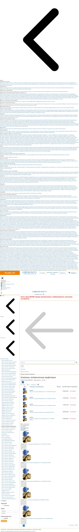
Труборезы (73, 189)
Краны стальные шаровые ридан (8, 379)
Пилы (76, 234)
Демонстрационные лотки (14, 219)
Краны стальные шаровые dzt (8, 484)
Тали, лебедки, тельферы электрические (19, 236)
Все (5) (44, 380)
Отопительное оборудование (54, 178)
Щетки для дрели (51, 162)
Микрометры (19, 128)
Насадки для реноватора (65, 159)
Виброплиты (40, 231)
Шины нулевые (3, 245)
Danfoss (6, 518)
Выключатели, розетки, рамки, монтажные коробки (10, 241)
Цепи (24, 151)
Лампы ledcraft (74, 241)
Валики (16, 200)
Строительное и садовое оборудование (33, 265)
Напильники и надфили (59, 188)
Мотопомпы (6, 234)
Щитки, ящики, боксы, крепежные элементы (31, 245)
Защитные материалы (47, 211)
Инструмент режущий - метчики (41, 137)
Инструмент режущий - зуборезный (27, 137)
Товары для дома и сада (72, 265)
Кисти (55, 200)
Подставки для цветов (47, 224)
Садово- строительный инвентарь (43, 173)
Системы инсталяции (33, 97)
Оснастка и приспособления (15, 142)
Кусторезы (53, 232)
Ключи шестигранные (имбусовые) (31, 188)
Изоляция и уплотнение (55, 177)
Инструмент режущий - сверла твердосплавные (65, 138)
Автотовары (11, 216)
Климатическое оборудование (52, 115)
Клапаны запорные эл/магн (7, 376)
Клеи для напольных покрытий (25, 154)
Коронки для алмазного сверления (41, 131)
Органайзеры (53, 223)
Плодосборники (39, 224)
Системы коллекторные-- (53, 97)
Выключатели (58, 240)
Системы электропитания (39, 264)
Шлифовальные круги (54, 84)
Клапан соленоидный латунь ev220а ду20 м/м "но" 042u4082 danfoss (42, 418)
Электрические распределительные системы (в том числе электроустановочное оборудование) (19, 268)
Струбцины (45, 189)
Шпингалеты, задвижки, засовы (31, 112)
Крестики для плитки (69, 200)
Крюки (31, 148)
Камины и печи (50, 91)
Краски (29, 121)
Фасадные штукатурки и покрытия (40, 213)
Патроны (18, 161)
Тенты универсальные (71, 226)
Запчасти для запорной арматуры (8, 391)
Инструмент (43, 115)
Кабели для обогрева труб (41, 91)
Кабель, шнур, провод (39, 241)
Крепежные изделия (9, 178)
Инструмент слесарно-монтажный (38, 139)
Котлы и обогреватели (9, 256)
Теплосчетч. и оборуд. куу (68, 180)
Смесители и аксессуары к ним (8, 469)
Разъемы (14, 260)
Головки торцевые (38, 185)
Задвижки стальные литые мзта (8, 407)
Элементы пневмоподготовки (6, 168)
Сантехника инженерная (24, 260)
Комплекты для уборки (15, 220)
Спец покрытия (56, 123)
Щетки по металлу (29, 204)
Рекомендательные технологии (29, 531)
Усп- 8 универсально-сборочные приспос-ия (57, 143)
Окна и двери (2, 208)
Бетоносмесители (34, 231)
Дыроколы (30, 219)
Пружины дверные (59, 111)
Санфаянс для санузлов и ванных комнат (12, 97)
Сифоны (60, 97)
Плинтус (49, 154)
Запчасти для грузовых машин (35, 87)
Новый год (73, 206)
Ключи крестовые (29, 187)
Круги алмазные (33, 82)
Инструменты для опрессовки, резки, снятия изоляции (43, 252)
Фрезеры (47, 236)
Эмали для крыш (27, 125)
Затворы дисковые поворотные (8, 402)
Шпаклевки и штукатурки (62, 213)
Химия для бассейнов (51, 99)
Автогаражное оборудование (15, 115)
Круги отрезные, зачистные (9, 84)
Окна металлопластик (50, 101)
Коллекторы (47, 95)
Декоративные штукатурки (19, 211)
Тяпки (23, 228)
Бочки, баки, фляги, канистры (57, 216)
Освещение (8, 208)
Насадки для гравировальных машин (52, 159)
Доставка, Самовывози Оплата (52, 273)
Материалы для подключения (44, 256)
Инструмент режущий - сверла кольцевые (47, 138)
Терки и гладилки (14, 204)
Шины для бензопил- (43, 162)
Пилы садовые (3, 224)
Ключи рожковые (64, 187)
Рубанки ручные (41, 107)
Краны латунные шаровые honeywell (9, 362)
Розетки (36, 242)
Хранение (14, 209)
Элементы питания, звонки (64, 245)
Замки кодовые (68, 110)
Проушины (52, 111)
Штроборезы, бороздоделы (66, 236)
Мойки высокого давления (64, 232)
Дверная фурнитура (41, 101)
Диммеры (23, 241)
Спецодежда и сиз (39, 116)
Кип (66, 177)
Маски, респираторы (19, 193)
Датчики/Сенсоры (3, 251)
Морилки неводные (53, 122)
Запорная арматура (46, 177)
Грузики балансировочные (18, 87)
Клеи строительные (24, 103)
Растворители (29, 123)
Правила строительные (33, 203)
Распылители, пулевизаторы (18, 225)
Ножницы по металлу (69, 188)
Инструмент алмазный (4, 136)
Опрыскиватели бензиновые (47, 234)
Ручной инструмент (9, 116)
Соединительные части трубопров (28, 180)
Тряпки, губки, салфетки (17, 228)
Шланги (22, 144)
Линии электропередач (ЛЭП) (23, 256)
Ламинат (41, 154)
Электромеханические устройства (31, 182)
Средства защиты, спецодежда (11, 174)
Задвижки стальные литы (7, 381)
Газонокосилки (63, 231)
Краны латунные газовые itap (7, 461)
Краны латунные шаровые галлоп (8, 456)
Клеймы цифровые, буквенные (66, 185)
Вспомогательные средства (51, 120)
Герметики (11, 164)
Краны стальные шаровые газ (8, 399)
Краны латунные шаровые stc (8, 455)
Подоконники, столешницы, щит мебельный (53, 103)
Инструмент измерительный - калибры (29, 136)
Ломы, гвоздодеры (3, 201)
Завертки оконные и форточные (40, 110)
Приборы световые (21, 259)
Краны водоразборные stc (7, 439)
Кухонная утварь (61, 220)
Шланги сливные (59, 99)
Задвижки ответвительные (7, 394)
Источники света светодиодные (67, 252)
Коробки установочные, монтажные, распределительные (56, 241)
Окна (76, 206)
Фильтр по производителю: (27, 380)
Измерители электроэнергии (27, 232)
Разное (1, 169)
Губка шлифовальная (25, 82)
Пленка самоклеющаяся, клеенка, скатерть (15, 224)
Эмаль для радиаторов (65, 125)
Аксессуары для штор (27, 216)
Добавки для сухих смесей (9, 121)
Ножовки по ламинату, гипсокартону (30, 107)
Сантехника (15, 116)
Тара (43, 265)
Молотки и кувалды (42, 188)
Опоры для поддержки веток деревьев (36, 223)
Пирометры (35, 128)
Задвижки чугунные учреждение (8, 413)
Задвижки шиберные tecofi (7, 416)
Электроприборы (55, 245)
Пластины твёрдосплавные (25, 143)
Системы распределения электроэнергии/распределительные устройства (59, 262)
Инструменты (30, 206)
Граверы (1, 232)
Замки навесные (75, 110)
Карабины (71, 147)
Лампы (69, 241)
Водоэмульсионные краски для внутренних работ (35, 120)
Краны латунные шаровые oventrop (9, 365)
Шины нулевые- (9, 245)
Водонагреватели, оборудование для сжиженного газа (41, 94)
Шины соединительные (17, 245)
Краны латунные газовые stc (7, 463)
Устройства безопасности (25, 266)
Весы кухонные (35, 218)
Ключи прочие (43, 187)
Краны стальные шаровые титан (8, 481)
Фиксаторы (14, 112)
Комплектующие (14, 111)
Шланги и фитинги (74, 167)
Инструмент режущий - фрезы (6, 139)
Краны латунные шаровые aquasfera (9, 378)
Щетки (5, 229)
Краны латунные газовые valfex (8, 366)
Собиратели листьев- (72, 225)
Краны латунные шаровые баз (8, 447)
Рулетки (39, 128)
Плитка (24, 208)
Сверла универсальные (24, 132)
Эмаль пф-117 (6, 126)
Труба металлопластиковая (24, 99)
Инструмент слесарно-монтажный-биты (53, 139)
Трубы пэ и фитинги (6, 435)
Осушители (55, 234)
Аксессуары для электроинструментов (40, 247)
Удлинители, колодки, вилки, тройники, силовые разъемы (42, 244)
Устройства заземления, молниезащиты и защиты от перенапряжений (44, 266)
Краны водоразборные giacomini (8, 440)
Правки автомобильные (66, 87)
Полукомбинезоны (34, 193)
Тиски (65, 189)
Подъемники (26, 203)
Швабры (60, 228)
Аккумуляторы (12, 231)
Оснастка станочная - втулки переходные (61, 142)
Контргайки (75, 95)
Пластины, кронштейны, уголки (57, 148)
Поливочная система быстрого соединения (61, 224)
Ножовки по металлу (8, 189)
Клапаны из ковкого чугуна (7, 424)
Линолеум (45, 154)
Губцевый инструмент (46, 185)
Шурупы (49, 151)
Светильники (31, 260)
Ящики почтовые (41, 112)
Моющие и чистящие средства (41, 221)
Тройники (8, 99)
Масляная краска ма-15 (37, 122)
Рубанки (70, 235)
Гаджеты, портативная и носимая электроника (68, 250)
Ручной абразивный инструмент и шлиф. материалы (25, 173)
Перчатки (28, 193)
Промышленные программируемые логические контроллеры (37, 259)
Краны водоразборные (6, 437)
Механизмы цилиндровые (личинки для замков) (30, 111)
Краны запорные (29, 96)
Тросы (60, 149)
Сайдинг (64, 103)
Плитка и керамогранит (49, 197)
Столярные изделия (67, 208)
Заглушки (34, 95)
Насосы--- (22, 178)
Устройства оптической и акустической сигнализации (29, 267)
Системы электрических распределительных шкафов (23, 264)
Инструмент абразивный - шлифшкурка (66, 134)
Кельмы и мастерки (50, 200)
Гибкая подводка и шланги (9, 95)
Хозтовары (46, 228)
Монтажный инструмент (10, 173)
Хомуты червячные (4, 151)
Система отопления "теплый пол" (69, 179)
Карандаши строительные (40, 200)
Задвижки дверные (55, 110)
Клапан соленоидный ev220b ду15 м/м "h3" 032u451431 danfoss (43, 391)
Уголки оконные (9, 112)
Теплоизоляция (37, 198)
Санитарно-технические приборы (45, 179)
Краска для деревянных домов (21, 121)
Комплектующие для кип (72, 177)
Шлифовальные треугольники (6, 85)
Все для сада (38, 115)
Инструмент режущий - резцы (20, 138)
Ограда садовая (20, 223)
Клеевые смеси (63, 211)
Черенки (19, 204)
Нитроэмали (60, 122)
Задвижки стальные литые (7, 405)
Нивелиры (30, 128)
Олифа (15, 123)
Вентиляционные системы (30, 91)
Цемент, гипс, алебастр (52, 213)
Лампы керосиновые (69, 220)
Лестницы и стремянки (69, 172)
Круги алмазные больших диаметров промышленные (48, 82)
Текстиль (2, 209)
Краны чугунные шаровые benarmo (9, 384)
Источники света (57, 252)
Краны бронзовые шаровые (7, 400)
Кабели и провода (14, 254)
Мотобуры (2, 234)
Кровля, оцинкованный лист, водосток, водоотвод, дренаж (59, 195)
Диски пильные (12, 107)
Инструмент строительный (24, 141)
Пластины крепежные (46, 148)
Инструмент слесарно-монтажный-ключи (70, 139)
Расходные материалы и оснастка (49, 235)
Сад (35, 208)
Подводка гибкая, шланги (65, 178)
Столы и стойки (64, 203)
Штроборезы (57, 236)
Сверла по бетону (73, 131)
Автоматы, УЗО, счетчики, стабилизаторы (17, 240)
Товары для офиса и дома (5, 117)
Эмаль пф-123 (25, 126)
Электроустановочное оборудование (45, 270)
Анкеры (10, 147)
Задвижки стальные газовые (7, 408)
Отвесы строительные (35, 201)
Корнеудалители (32, 220)
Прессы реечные (10, 89)
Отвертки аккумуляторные (63, 234)
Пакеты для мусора (69, 223)
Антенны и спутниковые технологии (56, 247)
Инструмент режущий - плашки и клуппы (69, 137)
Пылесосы (40, 235)
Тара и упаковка (59, 180)
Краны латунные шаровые (7, 431)
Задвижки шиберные (6, 370)
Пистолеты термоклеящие (5, 203)
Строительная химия (70, 123)
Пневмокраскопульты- (45, 167)
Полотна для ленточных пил (56, 161)
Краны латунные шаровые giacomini (9, 371)
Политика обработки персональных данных (14, 531)
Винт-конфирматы (26, 147)
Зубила (58, 185)
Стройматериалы (74, 208)
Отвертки (14, 189)
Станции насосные (7, 236)
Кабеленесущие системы (5, 254)
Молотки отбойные (73, 232)
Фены (40, 236)
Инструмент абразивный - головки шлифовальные (48, 134)
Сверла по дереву (48, 107)
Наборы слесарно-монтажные (6, 152)
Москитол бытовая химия (22, 221)
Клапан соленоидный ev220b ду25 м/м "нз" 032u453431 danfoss (43, 405)
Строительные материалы (63, 116)
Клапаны (43, 95)
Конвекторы (2, 178)
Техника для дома (62, 265)
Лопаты (9, 201)
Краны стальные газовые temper (8, 495)
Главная (22, 366)
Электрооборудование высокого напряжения (11, 270)
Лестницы (76, 200)
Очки (25, 193)
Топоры (65, 107)
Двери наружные (33, 101)
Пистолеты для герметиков (45, 201)
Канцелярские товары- (56, 219)
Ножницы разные (6, 223)
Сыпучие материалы (29, 198)
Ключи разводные (50, 187)
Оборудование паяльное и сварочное (35, 257)
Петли (41, 111)
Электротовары (19, 209)
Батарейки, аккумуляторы (31, 240)
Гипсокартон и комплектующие (28, 195)
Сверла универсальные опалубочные (37, 132)
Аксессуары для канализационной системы (24, 247)
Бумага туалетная (66, 216)
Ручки (67, 111)
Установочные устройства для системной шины (9, 266)
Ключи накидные (37, 187)
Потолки (56, 197)
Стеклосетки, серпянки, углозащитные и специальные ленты (12, 198)
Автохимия (11, 87)
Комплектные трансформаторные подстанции (26, 255)
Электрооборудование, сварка (20, 237)
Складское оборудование (30, 116)
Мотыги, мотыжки (31, 221)
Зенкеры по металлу (29, 131)
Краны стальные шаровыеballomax (9, 482)
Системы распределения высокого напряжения (34, 262)
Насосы (16, 234)
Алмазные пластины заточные (15, 82)
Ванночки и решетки (22, 200)
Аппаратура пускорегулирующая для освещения (10, 249)
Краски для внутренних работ (56, 121)
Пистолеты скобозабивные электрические (8, 235)
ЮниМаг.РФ (9, 273)
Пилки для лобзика (24, 161)
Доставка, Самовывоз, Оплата (8, 284)
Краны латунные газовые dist (7, 389)
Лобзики (56, 232)
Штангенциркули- (62, 128)
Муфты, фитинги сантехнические (57, 256)
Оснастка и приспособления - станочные (30, 142)
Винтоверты (46, 231)
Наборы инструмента (52, 141)
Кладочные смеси (56, 211)
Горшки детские (72, 218)
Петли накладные (46, 111)
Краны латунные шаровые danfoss (9, 453)
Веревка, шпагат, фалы (26, 218)
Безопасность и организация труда (28, 115)
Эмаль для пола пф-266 (55, 125)
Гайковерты (68, 231)
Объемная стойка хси (13, 157)
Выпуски (1, 95)
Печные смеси (3, 213)
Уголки (37, 99)
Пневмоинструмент (35, 143)
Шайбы (26, 151)
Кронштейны (27, 148)
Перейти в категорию (4, 82)
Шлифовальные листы (73, 84)
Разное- (64, 111)
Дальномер (11, 128)
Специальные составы (28, 213)
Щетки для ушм (58, 162)
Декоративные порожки (13, 154)
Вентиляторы (11, 91)
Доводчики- (31, 110)
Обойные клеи (41, 103)
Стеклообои (68, 103)
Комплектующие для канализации (66, 95)
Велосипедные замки (13, 110)
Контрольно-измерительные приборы (7, 96)
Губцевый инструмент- (4, 219)
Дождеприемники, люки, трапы (36, 177)
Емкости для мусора (36, 219)
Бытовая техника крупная (10, 250)
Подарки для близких (30, 208)
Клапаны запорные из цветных (8, 421)
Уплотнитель (40, 228)
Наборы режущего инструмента (63, 141)
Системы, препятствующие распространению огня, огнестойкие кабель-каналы (61, 264)
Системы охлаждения (62, 261)
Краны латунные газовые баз (7, 458)
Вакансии (62, 273)
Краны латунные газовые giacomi (8, 464)
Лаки (24, 122)
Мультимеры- (25, 128)
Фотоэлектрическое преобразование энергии (69, 267)
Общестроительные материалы (6, 197)
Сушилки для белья (51, 226)
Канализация (38, 95)
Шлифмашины (52, 236)
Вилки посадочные (49, 218)
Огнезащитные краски (9, 123)
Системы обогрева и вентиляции (51, 261)
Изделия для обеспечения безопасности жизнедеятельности (40, 251)
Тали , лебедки (61, 189)
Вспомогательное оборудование (69, 94)
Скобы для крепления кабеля (6, 149)
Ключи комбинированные (21, 187)
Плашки (67, 131)
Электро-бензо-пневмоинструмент (7, 237)
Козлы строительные (61, 200)
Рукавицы (40, 193)
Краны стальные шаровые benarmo (9, 382)
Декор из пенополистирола (14, 103)
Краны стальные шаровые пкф (8, 468)
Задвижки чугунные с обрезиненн (8, 415)
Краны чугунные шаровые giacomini (9, 373)
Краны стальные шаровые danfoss (9, 485)
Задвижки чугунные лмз (6, 412)
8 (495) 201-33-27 (29, 272)
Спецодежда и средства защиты (55, 208)
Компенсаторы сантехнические (10, 255)
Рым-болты (65, 148)
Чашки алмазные (27, 84)
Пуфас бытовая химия (7, 225)
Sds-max (10, 159)
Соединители (2, 99)
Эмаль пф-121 (19, 126)
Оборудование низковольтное (21, 257)
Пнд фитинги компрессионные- (8, 432)
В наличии (6, 505)
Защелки (8, 111)
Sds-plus (14, 159)
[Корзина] (0, 276)
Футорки (45, 99)
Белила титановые (21, 120)
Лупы (5, 221)
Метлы (7, 221)
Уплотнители (35, 228)
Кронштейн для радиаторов (18, 148)
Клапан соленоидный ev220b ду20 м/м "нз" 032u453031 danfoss (43, 398)
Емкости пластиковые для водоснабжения (23, 95)
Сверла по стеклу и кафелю (14, 132)
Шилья (64, 228)
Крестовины (42, 96)
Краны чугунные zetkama (7, 489)
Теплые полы (56, 91)
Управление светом (58, 244)
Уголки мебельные (73, 149)
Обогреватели (25, 234)
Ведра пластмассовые (14, 218)
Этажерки (8, 229)
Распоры (41, 189)
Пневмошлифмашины (32, 235)
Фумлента (41, 99)
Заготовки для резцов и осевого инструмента (18, 134)
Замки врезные (62, 110)
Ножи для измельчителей (11, 161)
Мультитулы (11, 234)
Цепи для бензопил (17, 162)
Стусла (61, 107)
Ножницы (20, 234)
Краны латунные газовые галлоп (8, 466)
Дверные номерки (25, 110)
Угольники (53, 128)
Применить (4, 521)
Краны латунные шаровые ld (7, 472)
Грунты (12, 211)
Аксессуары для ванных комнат (15, 177)
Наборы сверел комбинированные (59, 131)
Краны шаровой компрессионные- (8, 395)
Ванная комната (73, 216)
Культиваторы (47, 232)
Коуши (74, 147)
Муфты (46, 96)
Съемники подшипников (53, 189)
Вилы (54, 218)
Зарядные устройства (10, 232)
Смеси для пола (9, 213)
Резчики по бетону (60, 235)
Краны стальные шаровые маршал (9, 374)
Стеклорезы (58, 203)
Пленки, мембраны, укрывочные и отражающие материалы (32, 197)
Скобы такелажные (25, 149)
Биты (17, 159)
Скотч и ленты (53, 203)
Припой (28, 242)
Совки (78, 225)
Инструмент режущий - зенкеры (69, 136)
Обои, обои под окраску (33, 103)
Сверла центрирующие (49, 132)
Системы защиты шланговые (38, 261)
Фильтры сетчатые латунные (7, 497)
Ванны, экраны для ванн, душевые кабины (21, 94)
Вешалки (19, 110)
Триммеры (37, 236)
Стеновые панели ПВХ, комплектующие (17, 105)
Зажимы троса (61, 147)
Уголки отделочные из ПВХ (31, 105)
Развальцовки (36, 189)
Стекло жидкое (62, 123)
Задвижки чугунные (5, 490)
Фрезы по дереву (70, 107)
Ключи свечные (71, 187)
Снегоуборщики (75, 235)
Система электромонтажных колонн (62, 260)
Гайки (34, 147)
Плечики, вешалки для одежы (30, 224)
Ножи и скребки (28, 201)
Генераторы (73, 231)
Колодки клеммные (55, 254)
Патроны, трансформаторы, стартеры (14, 242)
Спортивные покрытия (64, 154)
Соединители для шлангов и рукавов (17, 265)
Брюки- (10, 193)
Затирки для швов (39, 211)
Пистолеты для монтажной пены (58, 201)
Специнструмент (27, 89)
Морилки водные (45, 122)
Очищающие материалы (72, 211)
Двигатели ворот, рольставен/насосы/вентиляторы (17, 251)
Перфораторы (72, 234)
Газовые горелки (65, 218)
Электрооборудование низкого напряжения (29, 270)
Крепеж (71, 115)
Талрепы (56, 149)
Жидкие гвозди (16, 164)
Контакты (42, 273)
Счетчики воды (53, 180)
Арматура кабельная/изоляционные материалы (30, 249)
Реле (17, 260)
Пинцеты (18, 189)
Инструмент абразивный (32, 134)
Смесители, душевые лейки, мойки (69, 97)
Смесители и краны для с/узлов (14, 180)
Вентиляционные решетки (19, 91)
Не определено (67, 256)
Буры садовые (12, 200)
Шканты (30, 151)
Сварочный (2, 183)
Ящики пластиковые (15, 229)
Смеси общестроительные (18, 213)
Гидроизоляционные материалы (15, 195)
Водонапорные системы (57, 94)
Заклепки (66, 147)
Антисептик (11, 120)
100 (28, 384)
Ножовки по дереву (19, 107)
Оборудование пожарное (42, 178)
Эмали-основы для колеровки (37, 125)
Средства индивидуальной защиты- (42, 180)
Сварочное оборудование (57, 179)
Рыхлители (27, 225)
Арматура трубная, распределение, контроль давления (51, 249)
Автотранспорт (12, 247)
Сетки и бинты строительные (44, 203)
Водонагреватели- (25, 177)
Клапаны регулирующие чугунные (8, 498)
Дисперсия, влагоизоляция (30, 211)
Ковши (68, 219)
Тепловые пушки (31, 236)
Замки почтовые (3, 111)
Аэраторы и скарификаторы (20, 231)
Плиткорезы (20, 203)
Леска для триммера (40, 159)
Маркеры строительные (16, 201)
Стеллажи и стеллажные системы (44, 149)
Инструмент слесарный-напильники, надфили (9, 141)
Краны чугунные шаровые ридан (8, 387)
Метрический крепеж (37, 148)
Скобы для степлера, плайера (68, 161)
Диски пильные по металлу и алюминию (17, 131)
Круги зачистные (62, 82)
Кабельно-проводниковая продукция (25, 254)
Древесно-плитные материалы (41, 195)
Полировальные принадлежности (43, 161)
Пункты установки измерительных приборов (59, 259)
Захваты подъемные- (30, 200)
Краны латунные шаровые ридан (8, 386)
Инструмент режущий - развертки (7, 138)
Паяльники (25, 242)
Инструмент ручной (28, 252)
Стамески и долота (56, 107)
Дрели (5, 232)
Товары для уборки (8, 209)
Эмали (11, 125)
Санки (30, 225)
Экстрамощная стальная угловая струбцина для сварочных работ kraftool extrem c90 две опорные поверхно (22, 190)
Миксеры (23, 201)
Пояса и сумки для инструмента (26, 189)
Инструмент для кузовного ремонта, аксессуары (51, 87)
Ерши (51, 219)
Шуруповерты (75, 236)
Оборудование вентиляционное (30, 178)
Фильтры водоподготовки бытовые (13, 182)
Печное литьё (76, 223)
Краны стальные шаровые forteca (8, 368)
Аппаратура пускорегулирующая (70, 247)
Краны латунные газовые (7, 442)
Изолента (33, 241)
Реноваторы (66, 235)
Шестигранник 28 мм (26, 162)
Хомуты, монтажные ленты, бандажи (15, 151)
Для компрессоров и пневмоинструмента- (17, 167)
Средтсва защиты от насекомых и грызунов (16, 226)
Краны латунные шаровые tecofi (8, 451)
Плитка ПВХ (53, 154)
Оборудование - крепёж (5, 142)
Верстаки (25, 185)
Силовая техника (21, 116)
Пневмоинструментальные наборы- (33, 167)
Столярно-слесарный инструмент (24, 174)
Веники (20, 218)
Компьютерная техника (40, 255)
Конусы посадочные (24, 220)
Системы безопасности (11, 261)
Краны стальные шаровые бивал (8, 487)
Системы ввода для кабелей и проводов (24, 261)
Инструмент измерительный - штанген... (45, 136)
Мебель (59, 206)
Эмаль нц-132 (73, 125)
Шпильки (45, 151)
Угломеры (49, 128)
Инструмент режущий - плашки (54, 137)
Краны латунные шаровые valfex (8, 363)
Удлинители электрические (5, 214)
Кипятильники (64, 219)
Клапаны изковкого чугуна (7, 360)
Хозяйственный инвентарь (15, 144)
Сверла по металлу (4, 132)
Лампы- (1, 242)
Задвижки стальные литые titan (8, 492)
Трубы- (4, 182)
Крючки (19, 111)
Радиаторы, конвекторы (7, 260)
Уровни (57, 128)
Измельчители (18, 232)
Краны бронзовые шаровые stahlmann (9, 397)
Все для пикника (58, 218)
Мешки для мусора (13, 221)
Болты (20, 147)
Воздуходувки (51, 231)
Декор (26, 206)
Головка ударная (30, 185)
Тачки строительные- (6, 204)
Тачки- (65, 226)
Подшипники (42, 143)
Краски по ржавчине (67, 121)
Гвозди (36, 147)
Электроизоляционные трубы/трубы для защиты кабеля (50, 268)
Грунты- (69, 120)
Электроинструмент (28, 144)
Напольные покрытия (66, 206)
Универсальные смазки (8, 162)
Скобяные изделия (45, 208)
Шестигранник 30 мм (34, 162)
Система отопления (25, 97)
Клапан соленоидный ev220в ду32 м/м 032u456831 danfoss (42, 411)
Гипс (10, 211)
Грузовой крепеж (41, 147)
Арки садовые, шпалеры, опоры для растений (41, 216)
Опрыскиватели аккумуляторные (34, 234)
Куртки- (13, 193)
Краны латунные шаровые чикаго (8, 474)
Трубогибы (69, 189)
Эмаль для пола (46, 125)
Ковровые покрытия (35, 154)
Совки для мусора (3, 226)
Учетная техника (44, 267)
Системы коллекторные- (43, 97)
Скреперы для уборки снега (61, 225)
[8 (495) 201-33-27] (5, 276)
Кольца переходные (54, 95)
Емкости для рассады (45, 219)
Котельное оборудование (20, 96)
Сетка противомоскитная (51, 225)
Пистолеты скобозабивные (70, 201)
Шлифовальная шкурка (45, 84)
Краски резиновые (10, 122)
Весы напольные (41, 218)
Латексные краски (28, 122)
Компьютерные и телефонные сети (52, 255)
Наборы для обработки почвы (70, 221)
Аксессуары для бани (18, 216)
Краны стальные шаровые (7, 479)
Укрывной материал (28, 228)
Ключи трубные (12, 188)
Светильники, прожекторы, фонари (64, 242)
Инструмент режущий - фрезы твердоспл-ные (22, 139)
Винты (31, 147)
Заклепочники (54, 185)
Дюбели (46, 147)
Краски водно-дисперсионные (44, 121)
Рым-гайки (70, 148)
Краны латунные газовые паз (7, 460)
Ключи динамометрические (9, 187)
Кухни (57, 206)
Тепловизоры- (44, 128)
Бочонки (10, 94)
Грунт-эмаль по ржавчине (62, 120)
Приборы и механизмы (13, 179)
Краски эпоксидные (19, 122)
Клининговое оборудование (64, 115)
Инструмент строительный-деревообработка (39, 141)
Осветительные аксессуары (62, 257)
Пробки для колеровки (21, 123)
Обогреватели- (13, 223)
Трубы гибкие (33, 99)
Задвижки (49, 110)
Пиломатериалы (16, 197)
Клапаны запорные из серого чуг (8, 429)
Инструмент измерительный (15, 136)
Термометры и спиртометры (6, 228)
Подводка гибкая (71, 96)
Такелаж (53, 149)
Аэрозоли (15, 120)
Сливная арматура (4, 180)
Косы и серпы (38, 220)
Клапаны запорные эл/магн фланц (9, 427)
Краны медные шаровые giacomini (9, 476)
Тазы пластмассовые (60, 226)
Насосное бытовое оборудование (55, 96)
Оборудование (73, 141)
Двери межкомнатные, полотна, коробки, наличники (19, 101)
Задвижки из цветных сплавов (8, 403)
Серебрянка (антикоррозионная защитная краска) (42, 123)
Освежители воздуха (60, 223)
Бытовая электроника (30, 250)
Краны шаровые (36, 96)
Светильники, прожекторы (52, 242)
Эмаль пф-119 (12, 126)
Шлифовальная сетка (36, 84)
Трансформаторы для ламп (13, 244)
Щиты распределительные (46, 245)
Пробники (33, 242)
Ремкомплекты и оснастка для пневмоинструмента (60, 167)
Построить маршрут (6, 287)
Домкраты (26, 87)
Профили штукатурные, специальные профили (67, 197)
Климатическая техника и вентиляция (44, 206)
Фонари (43, 236)
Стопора (4, 112)
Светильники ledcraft (42, 242)
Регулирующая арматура (33, 179)
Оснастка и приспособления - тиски (46, 142)
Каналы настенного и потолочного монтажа (42, 254)
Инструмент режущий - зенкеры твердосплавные (10, 137)
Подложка (58, 154)
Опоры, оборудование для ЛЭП (49, 257)
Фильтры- (22, 182)
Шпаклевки (7, 125)
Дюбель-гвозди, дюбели (53, 147)
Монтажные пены (31, 164)
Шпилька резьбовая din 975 (37, 151)
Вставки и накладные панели (49, 240)
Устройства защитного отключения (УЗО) (70, 244)
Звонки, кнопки (28, 241)
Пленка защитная (14, 203)
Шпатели (23, 204)
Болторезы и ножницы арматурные (16, 185)
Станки (44, 116)
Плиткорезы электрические (22, 235)
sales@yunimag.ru (30, 273)
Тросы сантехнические (14, 99)
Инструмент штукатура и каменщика (57, 172)
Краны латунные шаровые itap (8, 448)
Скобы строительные (16, 149)
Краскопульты (42, 232)
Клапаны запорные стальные (7, 423)
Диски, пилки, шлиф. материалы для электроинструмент (20, 172)
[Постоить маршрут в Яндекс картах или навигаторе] (2, 276)
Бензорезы (28, 231)
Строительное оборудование (52, 116)
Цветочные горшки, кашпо (53, 228)
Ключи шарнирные (19, 188)
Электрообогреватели (63, 91)
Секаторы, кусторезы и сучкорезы (39, 225)
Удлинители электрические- (24, 244)
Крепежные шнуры (45, 220)
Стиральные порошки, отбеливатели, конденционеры (36, 226)
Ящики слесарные (48, 190)
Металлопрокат (16, 178)
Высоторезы (56, 231)
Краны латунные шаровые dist (8, 392)
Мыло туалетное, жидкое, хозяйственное (56, 221)
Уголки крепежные (65, 149)
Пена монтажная (38, 164)
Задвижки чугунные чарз (6, 410)
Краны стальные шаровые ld (7, 477)
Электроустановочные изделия (59, 270)
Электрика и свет (14, 117)
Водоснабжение (19, 206)
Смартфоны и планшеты (5, 265)
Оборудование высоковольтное (9, 257)
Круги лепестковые (70, 82)
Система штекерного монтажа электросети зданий (44, 260)
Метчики (50, 131)
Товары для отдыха (73, 116)
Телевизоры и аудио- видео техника (51, 265)
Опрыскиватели (47, 223)
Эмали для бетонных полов (18, 125)
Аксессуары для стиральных (7, 471)
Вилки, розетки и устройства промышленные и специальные (47, 250)
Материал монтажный (33, 256)
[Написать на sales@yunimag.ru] (4, 276)
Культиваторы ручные (53, 220)
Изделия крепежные (57, 251)
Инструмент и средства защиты (17, 252)
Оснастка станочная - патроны (14, 143)
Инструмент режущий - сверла (32, 138)
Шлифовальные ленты (64, 84)
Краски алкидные (34, 121)
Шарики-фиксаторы (21, 112)
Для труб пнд (4, 434)
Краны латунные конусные (7, 443)
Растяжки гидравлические (19, 89)
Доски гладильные (24, 219)
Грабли (77, 218)
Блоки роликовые (15, 147)
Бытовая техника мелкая (20, 250)
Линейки (15, 128)
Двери (24, 206)
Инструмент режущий (58, 136)
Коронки (20, 159)
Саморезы (75, 148)
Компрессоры (36, 232)
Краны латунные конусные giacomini (9, 445)
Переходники (64, 96)
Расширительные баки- (22, 179)
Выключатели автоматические (67, 240)
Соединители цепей (33, 149)
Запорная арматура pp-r (7, 418)
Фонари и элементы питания (53, 267)
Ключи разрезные (57, 187)
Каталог (35, 206)
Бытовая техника (12, 206)
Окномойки (26, 223)
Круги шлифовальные (19, 84)
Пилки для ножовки (32, 161)
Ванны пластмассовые (4, 218)
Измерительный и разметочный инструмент (41, 172)
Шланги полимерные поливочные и (9, 420)
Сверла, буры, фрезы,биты (55, 173)
